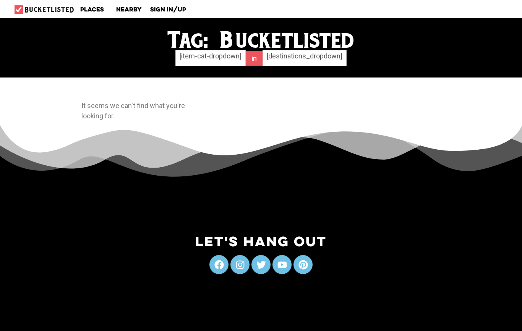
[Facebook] (219, 264)
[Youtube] (282, 264)
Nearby (129, 9)
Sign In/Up (168, 9)
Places (92, 9)
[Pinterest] (303, 264)
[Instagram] (240, 264)
